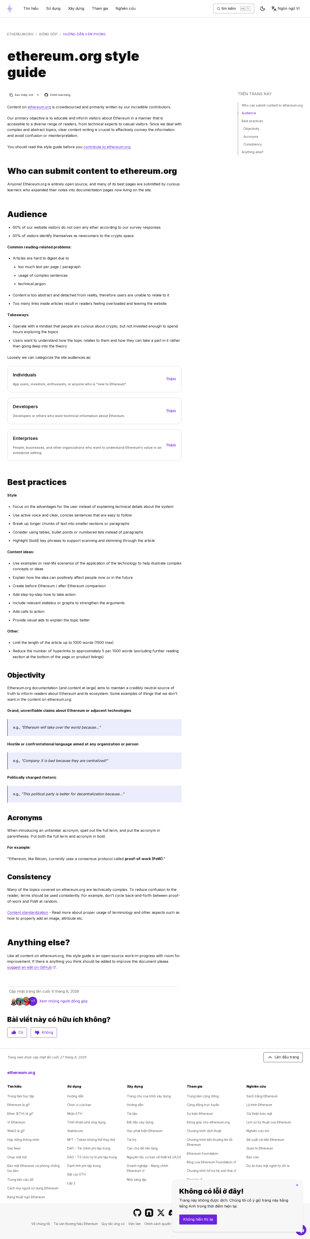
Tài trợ (131, 1140)
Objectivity (251, 129)
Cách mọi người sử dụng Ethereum (32, 1188)
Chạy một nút (17, 1157)
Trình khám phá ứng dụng (86, 1122)
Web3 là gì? (16, 1131)
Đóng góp (48, 34)
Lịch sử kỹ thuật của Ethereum (268, 1122)
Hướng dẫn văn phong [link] (84, 34)
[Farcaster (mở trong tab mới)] (149, 1213)
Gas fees (14, 1148)
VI (289, 8)
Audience (249, 113)
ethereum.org (20, 34)
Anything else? (252, 152)
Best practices (252, 121)
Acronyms (251, 136)
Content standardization (27, 912)
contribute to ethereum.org (107, 147)
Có (20, 1032)
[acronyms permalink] (5, 817)
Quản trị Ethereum (259, 1148)
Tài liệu (132, 1113)
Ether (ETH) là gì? (20, 1113)
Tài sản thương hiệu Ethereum (76, 1224)
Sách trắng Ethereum (262, 1096)
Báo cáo (252, 1157)
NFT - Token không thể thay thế (91, 1140)
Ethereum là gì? (18, 1105)
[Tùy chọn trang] (38, 95)
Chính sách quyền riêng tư (163, 1224)
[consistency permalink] (5, 877)
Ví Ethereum (16, 1122)
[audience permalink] (5, 214)
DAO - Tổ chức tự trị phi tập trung (92, 1157)
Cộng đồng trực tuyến (203, 1105)
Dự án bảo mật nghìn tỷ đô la (267, 1166)
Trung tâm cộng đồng (203, 1096)
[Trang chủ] (9, 8)
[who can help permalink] (5, 171)
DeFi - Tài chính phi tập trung (88, 1148)
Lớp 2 (71, 1183)
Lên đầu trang (287, 1057)
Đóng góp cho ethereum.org (208, 1122)
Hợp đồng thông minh (23, 1140)
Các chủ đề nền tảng (142, 1148)
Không (47, 1032)
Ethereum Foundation (202, 1153)
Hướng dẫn (75, 1096)
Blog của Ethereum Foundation (211, 1162)
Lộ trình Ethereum (259, 1105)
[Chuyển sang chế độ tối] (262, 8)
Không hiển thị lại (198, 1219)
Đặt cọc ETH (76, 1174)
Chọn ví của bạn (79, 1105)
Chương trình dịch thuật (204, 1131)
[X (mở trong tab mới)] (161, 1213)
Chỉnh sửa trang (57, 95)
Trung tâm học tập (20, 1096)
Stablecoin (75, 1131)
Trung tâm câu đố (20, 1179)
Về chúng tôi (40, 1224)
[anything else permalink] (5, 942)
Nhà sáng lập (136, 1179)
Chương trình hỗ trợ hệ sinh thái (211, 1171)
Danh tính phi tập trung (84, 1166)
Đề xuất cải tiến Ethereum (265, 1140)
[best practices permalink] (5, 482)
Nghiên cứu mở (257, 1131)
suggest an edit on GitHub (31, 967)
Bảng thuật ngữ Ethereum (26, 1197)
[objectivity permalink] (5, 675)
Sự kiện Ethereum (200, 1113)
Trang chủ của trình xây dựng (149, 1096)
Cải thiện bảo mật (259, 1113)
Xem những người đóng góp (63, 1001)
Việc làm (134, 1224)
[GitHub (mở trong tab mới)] (137, 1213)
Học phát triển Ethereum (144, 1131)
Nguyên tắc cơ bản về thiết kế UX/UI (154, 1157)
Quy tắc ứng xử (113, 1224)
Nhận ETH (74, 1113)
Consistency (253, 144)
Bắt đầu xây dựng (140, 1122)
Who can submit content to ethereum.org (272, 105)
